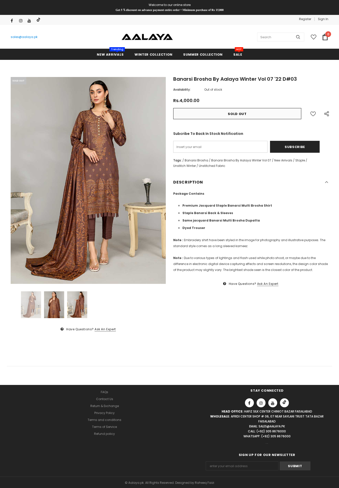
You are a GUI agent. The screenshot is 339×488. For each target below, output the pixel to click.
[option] (88, 180)
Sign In (323, 19)
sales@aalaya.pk (24, 37)
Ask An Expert (105, 329)
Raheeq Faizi (204, 483)
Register (305, 19)
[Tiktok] (39, 20)
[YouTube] (31, 21)
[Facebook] (14, 21)
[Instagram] (22, 21)
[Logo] (147, 37)
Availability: (182, 89)
